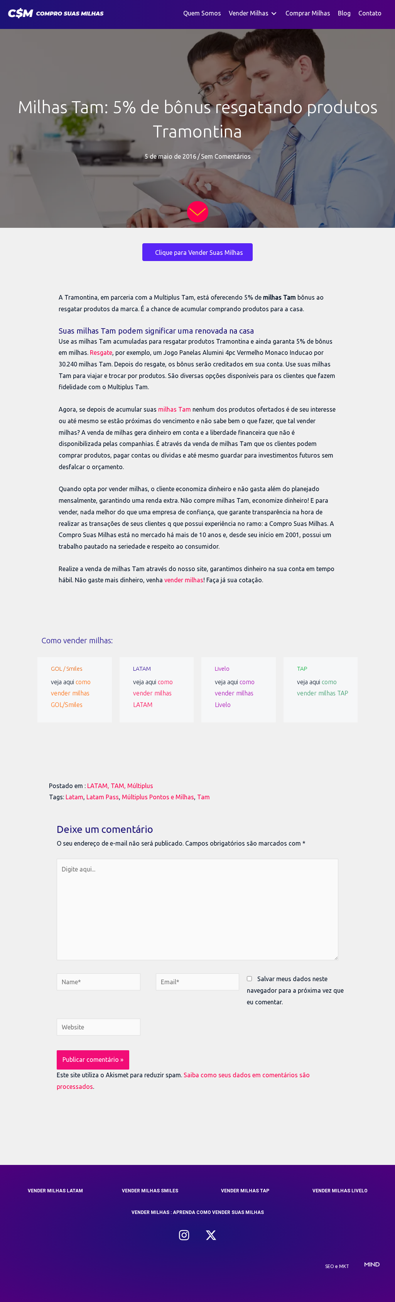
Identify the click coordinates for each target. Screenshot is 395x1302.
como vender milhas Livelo (235, 693)
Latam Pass (102, 796)
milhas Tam (174, 409)
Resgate (101, 352)
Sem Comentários (226, 156)
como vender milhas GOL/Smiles (71, 693)
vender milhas (183, 579)
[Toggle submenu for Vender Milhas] (274, 13)
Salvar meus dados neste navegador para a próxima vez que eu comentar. (295, 990)
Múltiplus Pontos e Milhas (158, 796)
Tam (203, 796)
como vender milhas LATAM (153, 693)
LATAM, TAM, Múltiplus (120, 785)
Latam (74, 796)
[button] (184, 1235)
